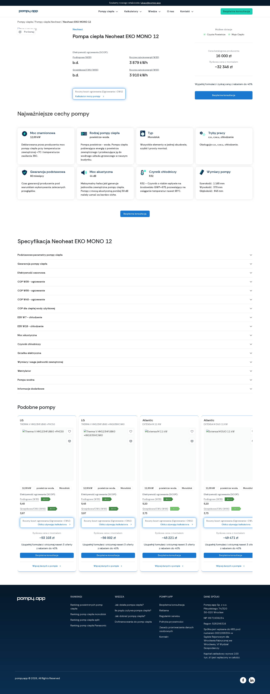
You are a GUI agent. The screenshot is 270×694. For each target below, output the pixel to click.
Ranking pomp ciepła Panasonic (88, 625)
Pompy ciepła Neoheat (48, 21)
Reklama (164, 610)
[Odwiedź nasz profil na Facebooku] (243, 680)
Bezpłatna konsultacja (236, 11)
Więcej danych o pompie (45, 566)
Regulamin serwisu (169, 616)
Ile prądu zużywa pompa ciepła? (133, 610)
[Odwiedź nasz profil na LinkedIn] (252, 680)
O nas (170, 11)
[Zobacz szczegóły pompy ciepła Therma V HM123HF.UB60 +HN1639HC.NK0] (108, 454)
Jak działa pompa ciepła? (129, 604)
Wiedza (152, 11)
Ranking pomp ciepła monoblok (88, 614)
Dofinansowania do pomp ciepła (133, 621)
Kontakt (185, 11)
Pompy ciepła (106, 11)
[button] (135, 255)
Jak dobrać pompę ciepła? (130, 616)
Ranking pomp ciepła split (85, 619)
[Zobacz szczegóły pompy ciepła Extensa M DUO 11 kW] (230, 454)
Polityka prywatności (171, 621)
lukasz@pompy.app (151, 2)
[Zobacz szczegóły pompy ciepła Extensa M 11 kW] (169, 454)
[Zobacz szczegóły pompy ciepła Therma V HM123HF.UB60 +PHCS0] (46, 454)
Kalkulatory (131, 11)
